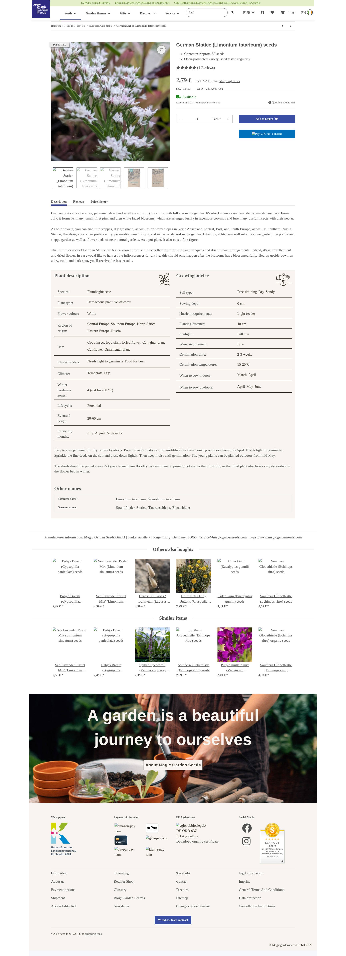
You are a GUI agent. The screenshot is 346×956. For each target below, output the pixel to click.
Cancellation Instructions (257, 906)
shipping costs (229, 81)
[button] (262, 12)
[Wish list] (272, 12)
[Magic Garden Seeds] (41, 13)
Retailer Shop (124, 881)
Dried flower (131, 342)
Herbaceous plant (100, 302)
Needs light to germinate (105, 361)
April (252, 375)
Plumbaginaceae (99, 292)
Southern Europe (123, 324)
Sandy (270, 292)
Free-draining (247, 292)
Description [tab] (59, 201)
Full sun (243, 334)
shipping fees (93, 933)
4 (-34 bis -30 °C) (100, 390)
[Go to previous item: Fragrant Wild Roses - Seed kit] (283, 26)
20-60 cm (94, 418)
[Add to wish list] (161, 49)
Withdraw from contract (173, 920)
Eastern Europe (98, 331)
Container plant (153, 342)
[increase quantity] (227, 119)
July (90, 433)
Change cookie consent (193, 906)
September (114, 433)
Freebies (182, 890)
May (249, 386)
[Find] (232, 12)
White (91, 314)
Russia (116, 331)
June (258, 386)
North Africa (146, 324)
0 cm (240, 303)
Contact (181, 881)
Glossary (120, 890)
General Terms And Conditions (261, 890)
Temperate (95, 373)
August (100, 433)
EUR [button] (246, 13)
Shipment (58, 898)
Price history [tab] (99, 201)
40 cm (241, 324)
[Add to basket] (54, 40)
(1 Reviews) (206, 68)
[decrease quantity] (180, 119)
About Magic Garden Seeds (173, 765)
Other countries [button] (212, 102)
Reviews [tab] (78, 201)
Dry (107, 373)
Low (240, 344)
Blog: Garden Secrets (129, 898)
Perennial (94, 406)
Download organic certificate (197, 841)
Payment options (63, 890)
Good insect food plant (104, 342)
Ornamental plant (117, 349)
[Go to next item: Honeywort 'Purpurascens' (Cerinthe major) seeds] (291, 26)
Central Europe (98, 324)
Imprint (244, 881)
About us (57, 881)
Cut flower (95, 349)
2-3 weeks (244, 354)
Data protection (250, 898)
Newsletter (121, 906)
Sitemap (182, 898)
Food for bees (135, 361)
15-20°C (243, 364)
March (242, 375)
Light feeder (246, 314)
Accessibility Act (63, 906)
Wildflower (122, 302)
